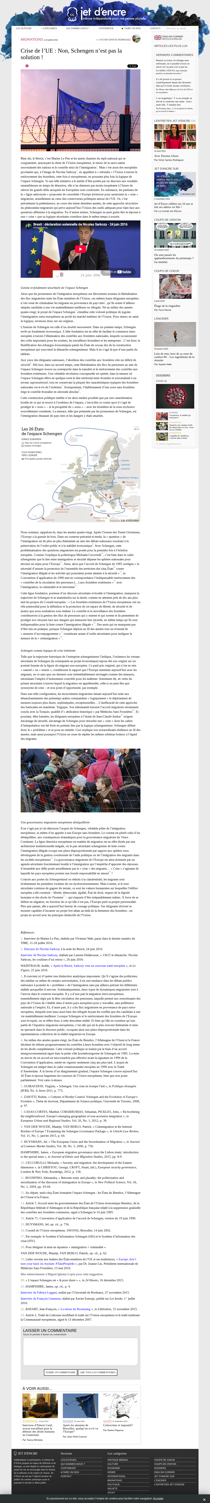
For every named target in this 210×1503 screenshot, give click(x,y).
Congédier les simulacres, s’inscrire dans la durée (179, 437)
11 (61, 562)
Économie (173, 412)
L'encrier (161, 318)
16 (94, 623)
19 (133, 710)
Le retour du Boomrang (75, 1309)
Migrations (32, 39)
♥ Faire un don (131, 28)
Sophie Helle (165, 364)
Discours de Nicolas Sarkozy (42, 949)
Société (107, 1421)
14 (115, 581)
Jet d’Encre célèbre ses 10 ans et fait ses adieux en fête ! (173, 205)
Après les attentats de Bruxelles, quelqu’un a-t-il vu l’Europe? (80, 1428)
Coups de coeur (166, 271)
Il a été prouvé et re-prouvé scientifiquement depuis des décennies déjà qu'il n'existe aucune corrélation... (174, 82)
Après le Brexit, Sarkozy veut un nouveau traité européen (89, 965)
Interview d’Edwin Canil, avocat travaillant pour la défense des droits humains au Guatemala (38, 1430)
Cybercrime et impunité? (118, 1425)
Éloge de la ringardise (167, 305)
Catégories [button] (49, 28)
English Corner (164, 1472)
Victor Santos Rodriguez (115, 40)
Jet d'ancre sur (166, 168)
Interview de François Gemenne (41, 1298)
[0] (24, 67)
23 (64, 896)
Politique (68, 1421)
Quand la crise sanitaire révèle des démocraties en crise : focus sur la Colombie (181, 427)
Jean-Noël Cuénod (77, 1436)
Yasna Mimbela (35, 1440)
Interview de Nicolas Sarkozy (39, 955)
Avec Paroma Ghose (166, 155)
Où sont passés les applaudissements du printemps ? (174, 256)
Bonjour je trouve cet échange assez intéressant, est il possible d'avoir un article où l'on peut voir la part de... (173, 63)
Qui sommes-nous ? (77, 28)
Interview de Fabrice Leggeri (39, 1292)
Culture (112, 1464)
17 (62, 632)
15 (76, 585)
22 (110, 872)
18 (61, 637)
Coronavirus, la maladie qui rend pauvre (180, 416)
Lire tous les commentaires (98, 1372)
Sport (111, 1492)
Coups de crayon (167, 219)
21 (52, 858)
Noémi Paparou (115, 1430)
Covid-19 (161, 381)
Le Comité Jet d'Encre (169, 211)
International (30, 1421)
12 (114, 567)
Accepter (158, 1498)
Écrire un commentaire (60, 1372)
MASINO (163, 262)
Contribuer (106, 28)
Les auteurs (24, 28)
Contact (155, 28)
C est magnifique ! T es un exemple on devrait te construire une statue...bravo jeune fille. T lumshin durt (174, 101)
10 (102, 553)
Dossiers (163, 375)
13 (121, 571)
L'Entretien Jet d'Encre (174, 120)
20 (122, 715)
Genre (111, 1472)
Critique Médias (117, 1460)
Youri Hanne (164, 310)
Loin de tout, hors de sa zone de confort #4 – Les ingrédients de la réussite (174, 357)
